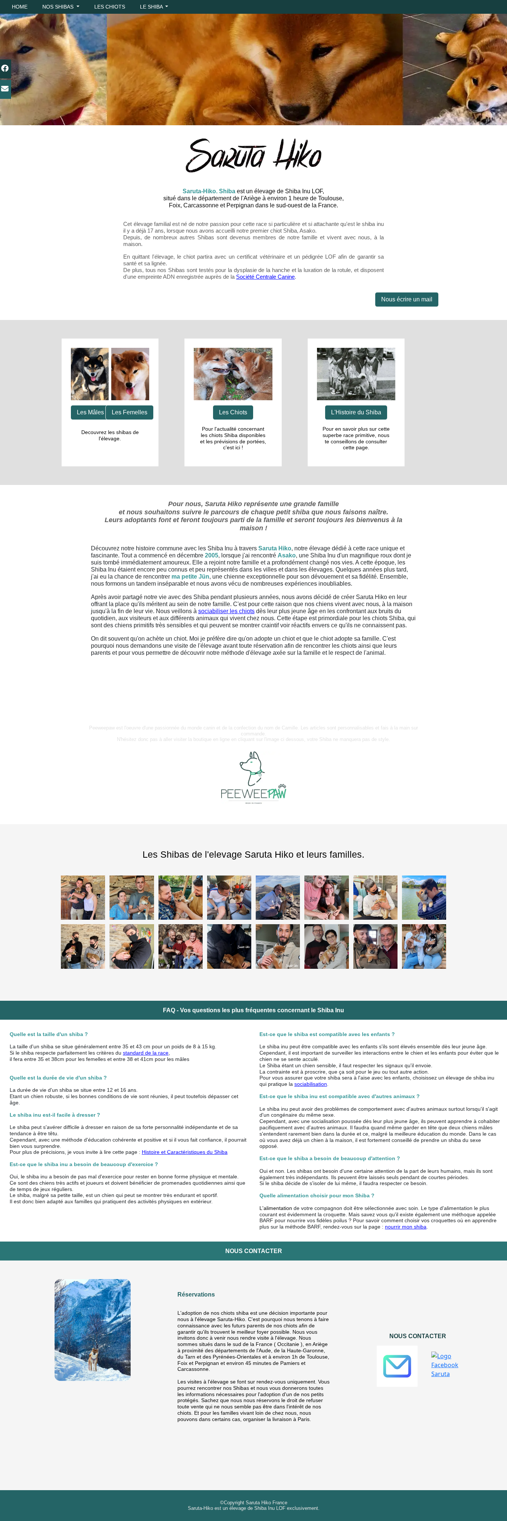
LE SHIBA (152, 7)
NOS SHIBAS (58, 7)
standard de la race (146, 1053)
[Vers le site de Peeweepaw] (253, 777)
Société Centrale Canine (265, 277)
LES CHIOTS (109, 7)
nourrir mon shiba (405, 1227)
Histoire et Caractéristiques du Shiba (185, 1152)
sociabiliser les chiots (226, 611)
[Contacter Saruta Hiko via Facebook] (445, 1365)
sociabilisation (310, 1084)
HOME (19, 7)
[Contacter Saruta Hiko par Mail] (397, 1366)
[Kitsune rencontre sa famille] (180, 946)
